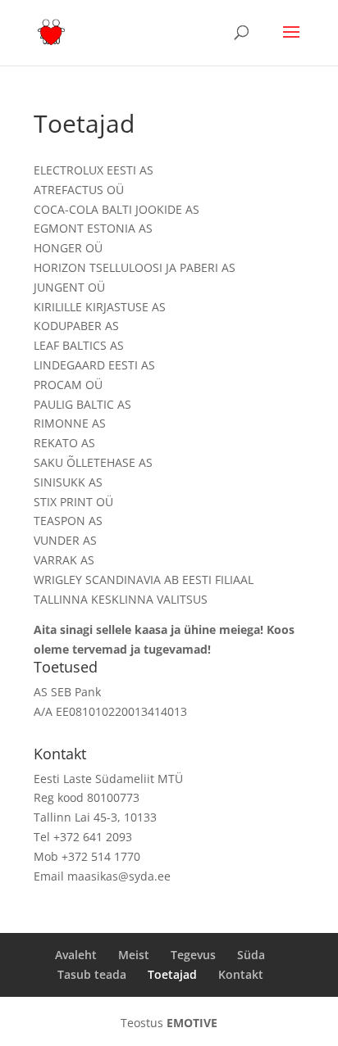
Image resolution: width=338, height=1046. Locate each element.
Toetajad (172, 974)
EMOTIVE (192, 1022)
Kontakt (240, 974)
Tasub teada (91, 974)
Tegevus (193, 954)
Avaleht (76, 954)
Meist (133, 954)
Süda (251, 954)
